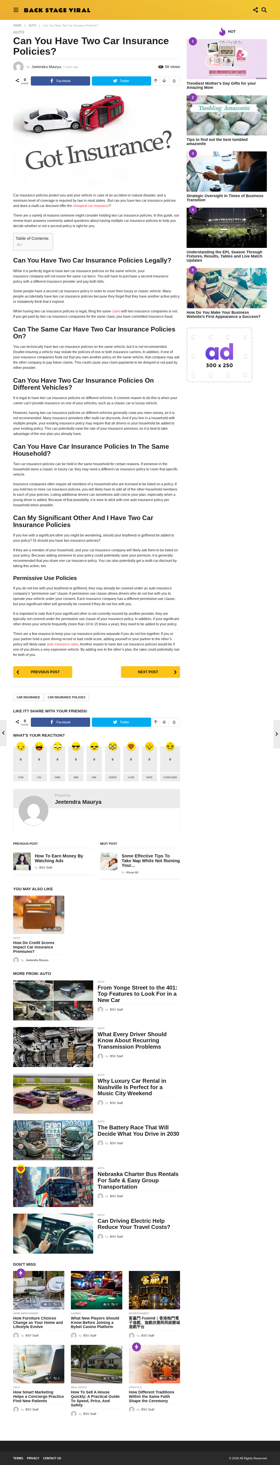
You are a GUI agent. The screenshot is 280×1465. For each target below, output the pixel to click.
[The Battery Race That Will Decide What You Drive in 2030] (53, 1140)
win (76, 777)
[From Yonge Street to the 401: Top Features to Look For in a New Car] (53, 1000)
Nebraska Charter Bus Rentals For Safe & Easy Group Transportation (138, 1180)
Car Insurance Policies (67, 697)
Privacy (33, 1458)
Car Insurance (28, 697)
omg (58, 777)
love (131, 777)
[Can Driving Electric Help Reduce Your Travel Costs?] (53, 1234)
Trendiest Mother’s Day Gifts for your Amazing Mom (221, 85)
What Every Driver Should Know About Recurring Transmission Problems (132, 1040)
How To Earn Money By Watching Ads (59, 858)
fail (94, 777)
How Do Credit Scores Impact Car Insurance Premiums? (33, 947)
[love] (20, 1168)
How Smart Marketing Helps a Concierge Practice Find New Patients (38, 1396)
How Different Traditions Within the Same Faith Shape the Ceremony (151, 1396)
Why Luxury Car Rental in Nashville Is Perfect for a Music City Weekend (132, 1087)
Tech (16, 1387)
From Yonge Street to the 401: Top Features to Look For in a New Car (137, 993)
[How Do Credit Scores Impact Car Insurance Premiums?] (38, 914)
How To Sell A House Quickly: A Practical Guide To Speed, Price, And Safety (95, 1398)
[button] (16, 9)
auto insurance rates (62, 644)
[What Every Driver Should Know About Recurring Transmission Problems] (53, 1047)
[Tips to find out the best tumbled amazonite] (227, 115)
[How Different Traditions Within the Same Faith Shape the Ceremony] (154, 1364)
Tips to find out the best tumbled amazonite (217, 141)
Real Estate (79, 1387)
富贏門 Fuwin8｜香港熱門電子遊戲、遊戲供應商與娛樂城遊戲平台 (154, 1322)
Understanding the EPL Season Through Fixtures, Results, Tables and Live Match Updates (224, 256)
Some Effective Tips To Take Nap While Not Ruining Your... (151, 860)
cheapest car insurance (91, 206)
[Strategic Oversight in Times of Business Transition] (227, 171)
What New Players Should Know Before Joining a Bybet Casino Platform (95, 1322)
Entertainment (139, 1313)
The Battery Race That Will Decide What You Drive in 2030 (138, 1130)
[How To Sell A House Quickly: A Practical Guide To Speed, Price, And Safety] (96, 1364)
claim (116, 311)
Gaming (76, 1313)
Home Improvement (26, 1313)
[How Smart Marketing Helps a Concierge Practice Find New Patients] (38, 1364)
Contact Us (52, 1458)
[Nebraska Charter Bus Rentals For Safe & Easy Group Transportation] (53, 1187)
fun (20, 777)
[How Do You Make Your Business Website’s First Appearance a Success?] (227, 288)
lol (39, 777)
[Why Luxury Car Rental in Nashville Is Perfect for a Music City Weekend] (53, 1094)
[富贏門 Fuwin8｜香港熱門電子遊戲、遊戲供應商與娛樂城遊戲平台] (154, 1290)
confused (170, 777)
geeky (113, 777)
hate (149, 777)
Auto (18, 32)
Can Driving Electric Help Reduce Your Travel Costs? (134, 1224)
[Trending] (20, 1273)
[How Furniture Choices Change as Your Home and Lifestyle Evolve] (38, 1290)
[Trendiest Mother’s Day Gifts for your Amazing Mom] (227, 59)
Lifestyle (135, 1387)
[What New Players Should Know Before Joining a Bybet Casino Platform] (96, 1290)
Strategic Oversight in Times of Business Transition (225, 198)
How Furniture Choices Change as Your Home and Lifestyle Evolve (38, 1322)
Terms (18, 1458)
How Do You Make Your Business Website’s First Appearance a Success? (224, 314)
